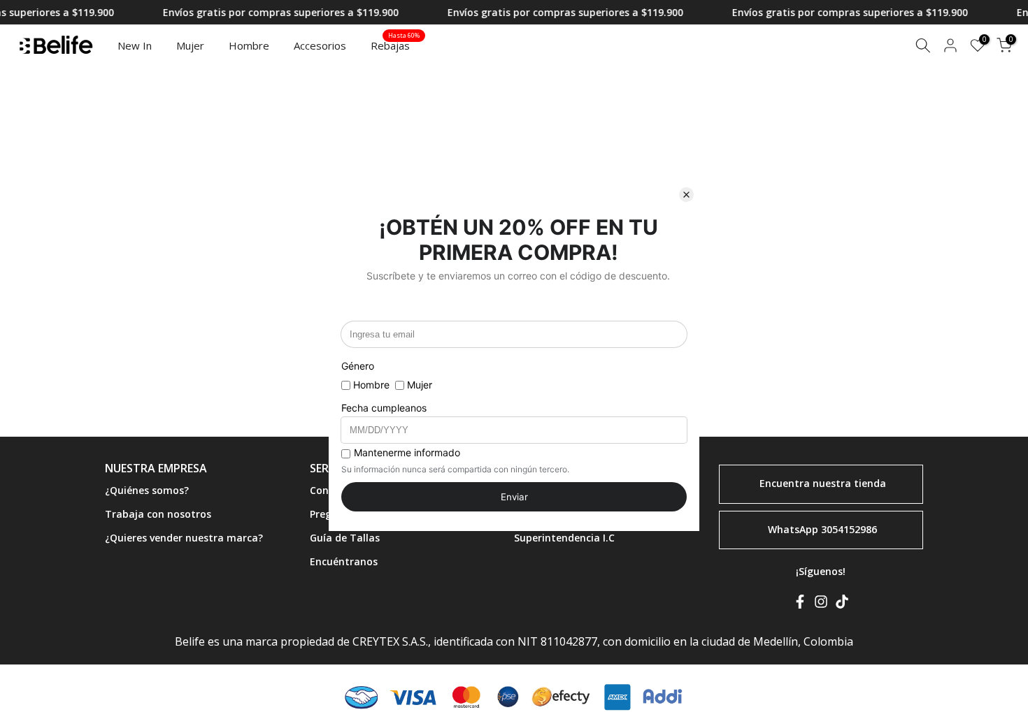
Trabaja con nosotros (158, 513)
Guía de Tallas (345, 537)
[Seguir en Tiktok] (842, 604)
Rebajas (395, 44)
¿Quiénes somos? (147, 490)
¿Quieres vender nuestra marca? (184, 537)
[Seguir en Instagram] (821, 604)
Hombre (249, 45)
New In (134, 45)
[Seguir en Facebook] (800, 604)
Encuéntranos (344, 560)
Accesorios (320, 45)
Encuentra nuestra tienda (822, 482)
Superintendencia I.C (564, 537)
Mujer (190, 45)
